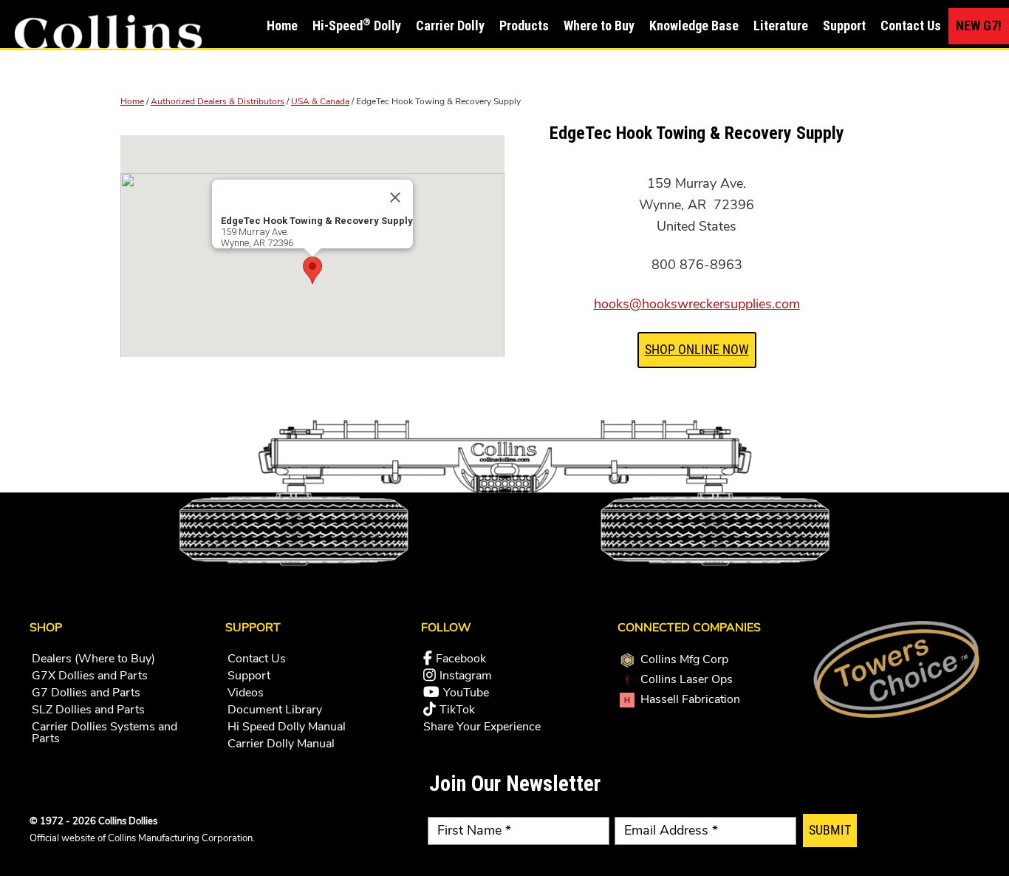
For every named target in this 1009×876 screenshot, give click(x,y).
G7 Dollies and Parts (86, 693)
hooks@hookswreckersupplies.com (697, 304)
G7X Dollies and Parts (90, 676)
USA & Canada (320, 101)
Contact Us (257, 659)
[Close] (395, 197)
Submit (830, 830)
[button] (312, 270)
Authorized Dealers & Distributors (217, 101)
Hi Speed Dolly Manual (287, 727)
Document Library (275, 710)
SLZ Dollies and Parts (88, 710)
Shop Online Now (697, 349)
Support (249, 676)
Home (132, 101)
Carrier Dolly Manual (281, 744)
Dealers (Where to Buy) (93, 659)
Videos (246, 693)
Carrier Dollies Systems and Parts (104, 733)
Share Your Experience (482, 727)
